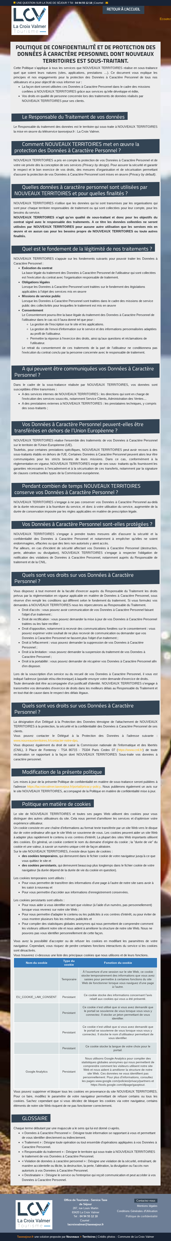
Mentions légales (147, 1205)
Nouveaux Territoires (81, 1236)
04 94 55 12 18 (89, 1216)
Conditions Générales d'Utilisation (137, 1211)
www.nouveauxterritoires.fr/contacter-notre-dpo (45, 740)
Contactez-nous (145, 1200)
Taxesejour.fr (25, 1236)
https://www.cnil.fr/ (130, 750)
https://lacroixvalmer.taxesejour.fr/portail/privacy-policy (64, 786)
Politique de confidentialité (141, 1216)
